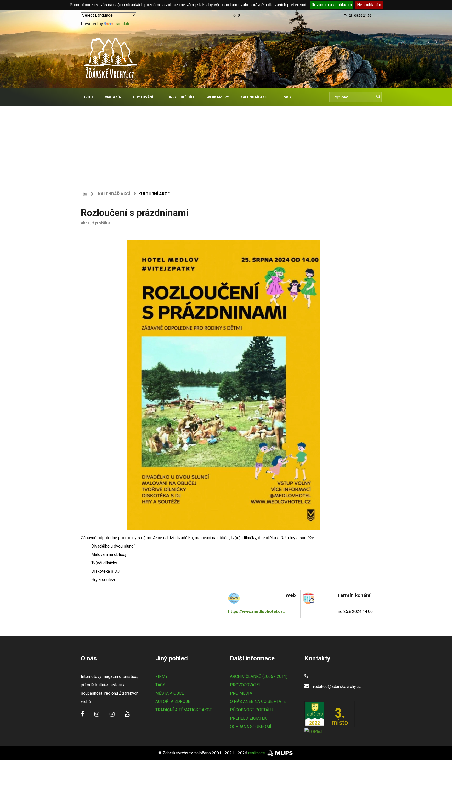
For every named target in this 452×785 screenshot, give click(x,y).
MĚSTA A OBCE (169, 693)
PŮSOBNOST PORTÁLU (251, 709)
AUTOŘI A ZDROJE (172, 701)
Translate (122, 23)
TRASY (286, 97)
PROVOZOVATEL (245, 684)
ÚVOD (88, 97)
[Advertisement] (226, 145)
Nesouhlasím (369, 4)
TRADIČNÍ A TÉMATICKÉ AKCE (183, 709)
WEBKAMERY (218, 97)
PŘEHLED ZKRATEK (248, 718)
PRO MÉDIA (241, 693)
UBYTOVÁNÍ (143, 97)
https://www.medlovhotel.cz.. (256, 611)
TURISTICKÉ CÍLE (180, 97)
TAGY (160, 684)
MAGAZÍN (112, 97)
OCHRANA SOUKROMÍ (250, 726)
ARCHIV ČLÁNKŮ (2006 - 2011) (258, 676)
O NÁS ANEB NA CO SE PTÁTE (258, 701)
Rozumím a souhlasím (332, 4)
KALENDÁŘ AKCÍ (254, 97)
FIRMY (161, 676)
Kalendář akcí (114, 193)
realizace (257, 753)
